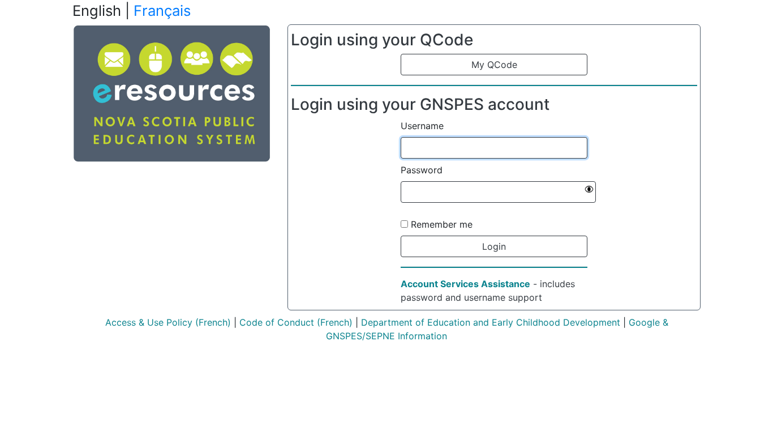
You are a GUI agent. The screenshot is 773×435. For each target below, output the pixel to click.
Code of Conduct (276, 322)
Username (422, 125)
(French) (211, 322)
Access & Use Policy (148, 322)
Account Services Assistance (465, 283)
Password (422, 170)
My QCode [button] (494, 64)
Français (162, 10)
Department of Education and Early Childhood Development (490, 322)
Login (494, 246)
